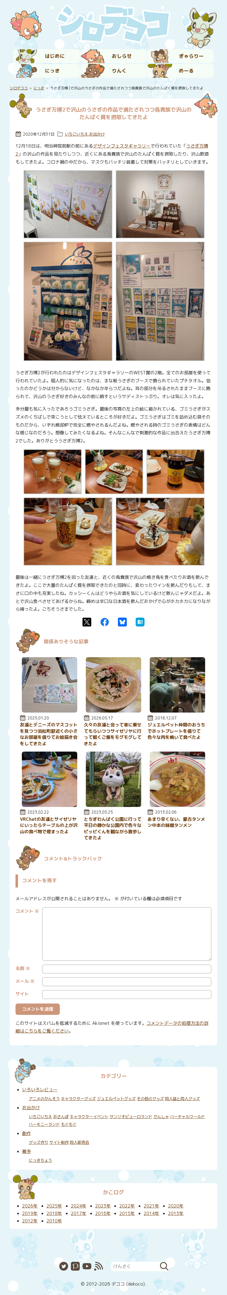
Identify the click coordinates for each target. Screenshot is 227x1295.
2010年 (54, 1221)
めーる (186, 70)
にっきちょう (40, 1160)
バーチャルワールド (187, 1116)
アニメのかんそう (44, 1098)
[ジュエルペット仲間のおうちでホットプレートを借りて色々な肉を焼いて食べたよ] (177, 711)
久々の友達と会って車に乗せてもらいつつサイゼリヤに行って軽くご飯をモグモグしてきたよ (112, 734)
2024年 (78, 1206)
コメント (27, 911)
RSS (98, 1266)
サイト (22, 994)
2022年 (127, 1206)
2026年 (30, 1206)
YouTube (86, 1266)
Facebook (104, 622)
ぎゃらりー (191, 56)
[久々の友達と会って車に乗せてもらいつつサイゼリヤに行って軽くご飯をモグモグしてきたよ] (113, 711)
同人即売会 (79, 1142)
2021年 (151, 1206)
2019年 (30, 1213)
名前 (23, 968)
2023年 (103, 1206)
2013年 (176, 1213)
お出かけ (97, 134)
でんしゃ (161, 1116)
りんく (119, 70)
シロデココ (19, 88)
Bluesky (122, 622)
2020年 (176, 1206)
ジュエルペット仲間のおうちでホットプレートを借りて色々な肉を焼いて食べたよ (176, 731)
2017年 (78, 1213)
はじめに (55, 56)
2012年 (30, 1221)
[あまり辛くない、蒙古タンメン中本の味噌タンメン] (177, 805)
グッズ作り (38, 1142)
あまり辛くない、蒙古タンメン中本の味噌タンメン (176, 822)
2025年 (54, 1206)
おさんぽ (61, 1116)
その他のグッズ (150, 1098)
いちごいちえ (76, 134)
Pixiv (75, 1266)
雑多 (26, 1151)
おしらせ (122, 56)
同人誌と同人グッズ (182, 1098)
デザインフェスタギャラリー (122, 146)
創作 (26, 1133)
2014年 (151, 1213)
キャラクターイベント (89, 1116)
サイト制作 (59, 1142)
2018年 (54, 1213)
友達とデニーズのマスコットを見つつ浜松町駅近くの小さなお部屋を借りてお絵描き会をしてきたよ (49, 734)
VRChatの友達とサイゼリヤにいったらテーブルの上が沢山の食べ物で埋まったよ (49, 825)
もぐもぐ (68, 1124)
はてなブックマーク (140, 622)
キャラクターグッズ (78, 1098)
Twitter (86, 622)
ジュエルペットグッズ (116, 1098)
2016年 (103, 1213)
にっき (52, 70)
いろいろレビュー (40, 1090)
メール (25, 981)
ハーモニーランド (44, 1124)
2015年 (127, 1213)
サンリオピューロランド (131, 1116)
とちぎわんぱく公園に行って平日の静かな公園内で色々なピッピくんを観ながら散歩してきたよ (112, 828)
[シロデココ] (113, 23)
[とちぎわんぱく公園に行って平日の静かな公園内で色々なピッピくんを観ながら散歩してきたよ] (113, 805)
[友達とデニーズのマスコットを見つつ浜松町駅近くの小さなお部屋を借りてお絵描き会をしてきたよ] (49, 711)
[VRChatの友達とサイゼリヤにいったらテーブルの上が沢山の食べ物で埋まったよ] (49, 805)
